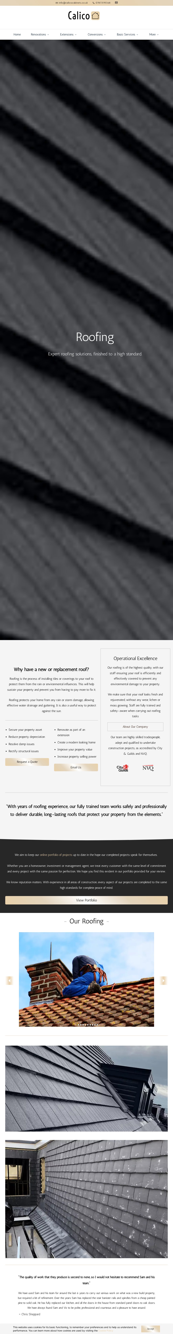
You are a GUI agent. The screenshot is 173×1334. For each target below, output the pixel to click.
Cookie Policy (105, 1330)
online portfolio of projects (56, 855)
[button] (9, 980)
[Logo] (84, 17)
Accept (150, 1328)
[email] (116, 3)
